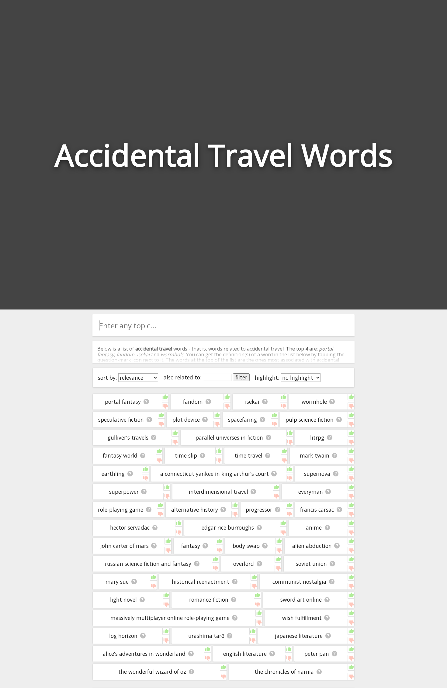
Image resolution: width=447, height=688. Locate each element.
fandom (193, 401)
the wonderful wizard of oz (152, 671)
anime (314, 527)
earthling (113, 473)
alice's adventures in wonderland (144, 653)
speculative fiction (121, 419)
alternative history (194, 509)
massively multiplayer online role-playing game (170, 617)
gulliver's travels (128, 437)
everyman (310, 491)
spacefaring (242, 419)
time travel (248, 455)
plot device (186, 419)
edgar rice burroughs (228, 527)
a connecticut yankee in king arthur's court (214, 473)
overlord (243, 563)
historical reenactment (200, 581)
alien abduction (312, 545)
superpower (124, 491)
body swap (246, 545)
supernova (317, 473)
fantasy (190, 545)
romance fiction (208, 599)
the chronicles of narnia (284, 671)
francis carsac (317, 509)
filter (241, 377)
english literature (245, 653)
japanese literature (299, 635)
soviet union (311, 563)
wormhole (314, 401)
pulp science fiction (310, 419)
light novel (123, 599)
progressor (259, 509)
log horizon (123, 635)
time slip (186, 455)
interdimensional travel (218, 491)
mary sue (117, 581)
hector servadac (130, 527)
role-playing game (120, 509)
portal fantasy (123, 401)
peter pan (316, 653)
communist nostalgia (299, 581)
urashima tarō (206, 635)
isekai (252, 401)
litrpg (317, 437)
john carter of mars (124, 545)
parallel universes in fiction (229, 437)
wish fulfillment (302, 617)
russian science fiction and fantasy (148, 563)
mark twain (314, 455)
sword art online (301, 599)
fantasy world (120, 455)
